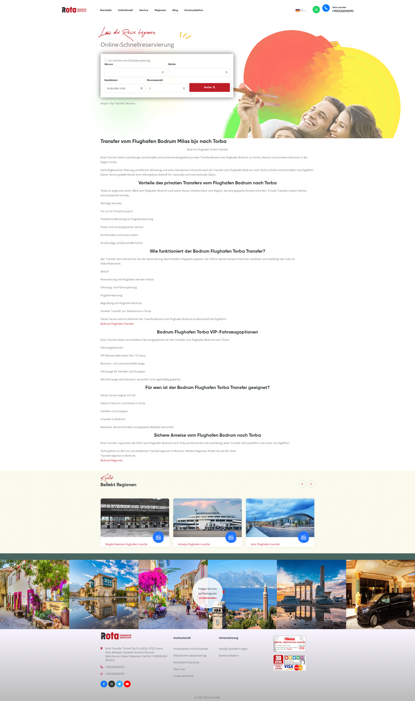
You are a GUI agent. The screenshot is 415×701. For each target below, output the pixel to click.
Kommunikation (193, 10)
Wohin (172, 64)
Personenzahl (155, 80)
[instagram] (111, 684)
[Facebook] (104, 684)
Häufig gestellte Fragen (233, 649)
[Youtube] (127, 684)
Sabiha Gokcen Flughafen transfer (198, 544)
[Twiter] (119, 684)
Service (143, 10)
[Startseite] (74, 9)
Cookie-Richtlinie (183, 676)
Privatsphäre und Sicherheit (190, 649)
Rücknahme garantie (186, 662)
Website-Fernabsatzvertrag (190, 655)
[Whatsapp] (314, 10)
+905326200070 (114, 667)
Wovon (108, 64)
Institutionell (125, 10)
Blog (175, 10)
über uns (179, 669)
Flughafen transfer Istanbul (122, 544)
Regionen (160, 10)
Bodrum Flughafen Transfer (117, 324)
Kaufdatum (111, 80)
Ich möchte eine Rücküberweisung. (129, 60)
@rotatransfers (207, 599)
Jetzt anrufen (342, 9)
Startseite (106, 10)
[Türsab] (289, 644)
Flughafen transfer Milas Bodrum (271, 544)
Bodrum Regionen (112, 460)
